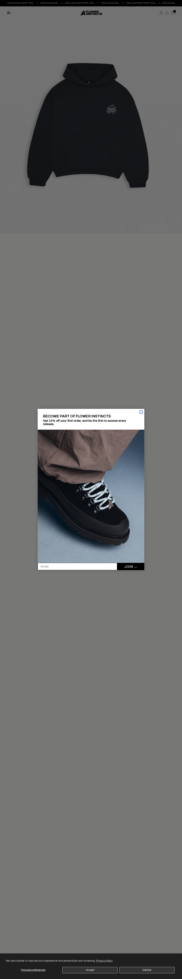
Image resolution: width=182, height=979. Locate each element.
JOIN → (130, 567)
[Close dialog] (141, 412)
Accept (90, 970)
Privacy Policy (104, 960)
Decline (147, 970)
